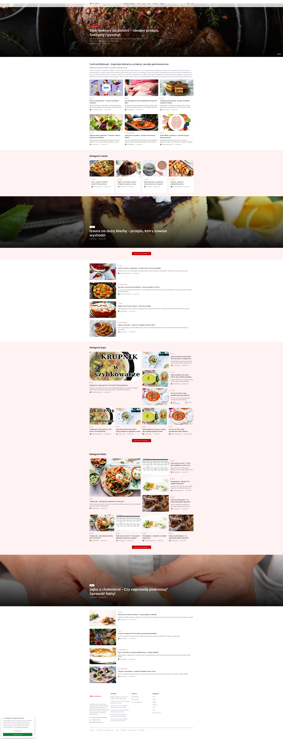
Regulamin (92, 730)
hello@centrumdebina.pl (97, 722)
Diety (149, 3)
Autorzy (134, 693)
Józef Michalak (93, 43)
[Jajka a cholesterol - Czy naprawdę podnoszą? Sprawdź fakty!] (141, 580)
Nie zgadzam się (18, 731)
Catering (155, 3)
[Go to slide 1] (277, 54)
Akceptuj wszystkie (17, 734)
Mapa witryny (142, 730)
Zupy (144, 3)
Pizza (154, 707)
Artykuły (113, 693)
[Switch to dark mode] (192, 3)
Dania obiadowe (130, 132)
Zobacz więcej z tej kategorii (141, 253)
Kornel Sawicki (93, 597)
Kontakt (117, 730)
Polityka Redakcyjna (133, 730)
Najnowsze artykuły (129, 3)
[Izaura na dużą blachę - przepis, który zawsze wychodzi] (141, 222)
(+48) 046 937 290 (95, 720)
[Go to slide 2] (278, 54)
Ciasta (138, 3)
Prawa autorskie (99, 730)
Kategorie (156, 693)
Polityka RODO (123, 730)
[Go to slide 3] (280, 54)
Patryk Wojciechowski (137, 702)
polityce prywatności (23, 727)
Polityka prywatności (109, 730)
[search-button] (188, 3)
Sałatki (162, 3)
